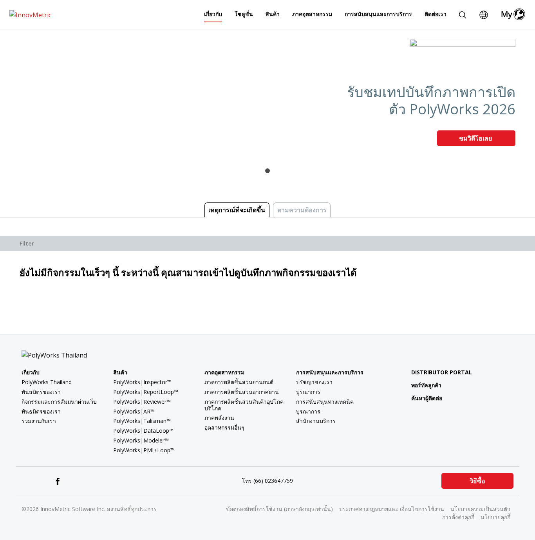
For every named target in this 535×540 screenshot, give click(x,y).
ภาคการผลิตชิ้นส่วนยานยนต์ (238, 382)
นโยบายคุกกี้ (495, 517)
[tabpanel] (267, 95)
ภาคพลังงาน (219, 417)
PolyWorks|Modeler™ (141, 440)
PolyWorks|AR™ (134, 411)
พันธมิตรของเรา (41, 392)
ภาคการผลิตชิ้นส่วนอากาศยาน (241, 392)
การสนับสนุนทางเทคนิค (325, 401)
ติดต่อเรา (435, 14)
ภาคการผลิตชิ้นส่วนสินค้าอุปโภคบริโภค (244, 405)
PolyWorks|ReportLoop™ (145, 392)
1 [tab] (267, 170)
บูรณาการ (308, 392)
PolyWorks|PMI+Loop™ (144, 450)
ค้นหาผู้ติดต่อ (426, 398)
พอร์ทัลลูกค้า (426, 385)
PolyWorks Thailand (47, 382)
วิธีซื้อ (477, 481)
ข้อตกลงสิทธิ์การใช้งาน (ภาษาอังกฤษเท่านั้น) (279, 509)
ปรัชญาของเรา (314, 382)
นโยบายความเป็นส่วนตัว (480, 509)
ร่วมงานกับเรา (39, 420)
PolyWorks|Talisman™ (142, 420)
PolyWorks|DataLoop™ (143, 430)
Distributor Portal (441, 372)
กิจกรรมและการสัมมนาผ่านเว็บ (59, 401)
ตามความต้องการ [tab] (302, 210)
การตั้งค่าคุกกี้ (458, 517)
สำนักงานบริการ (316, 420)
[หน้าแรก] (30, 14)
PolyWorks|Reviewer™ (142, 401)
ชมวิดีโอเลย (476, 138)
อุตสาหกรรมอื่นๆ (224, 427)
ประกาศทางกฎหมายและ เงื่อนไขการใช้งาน (391, 509)
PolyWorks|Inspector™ (142, 382)
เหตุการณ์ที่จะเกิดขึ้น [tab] (236, 210)
